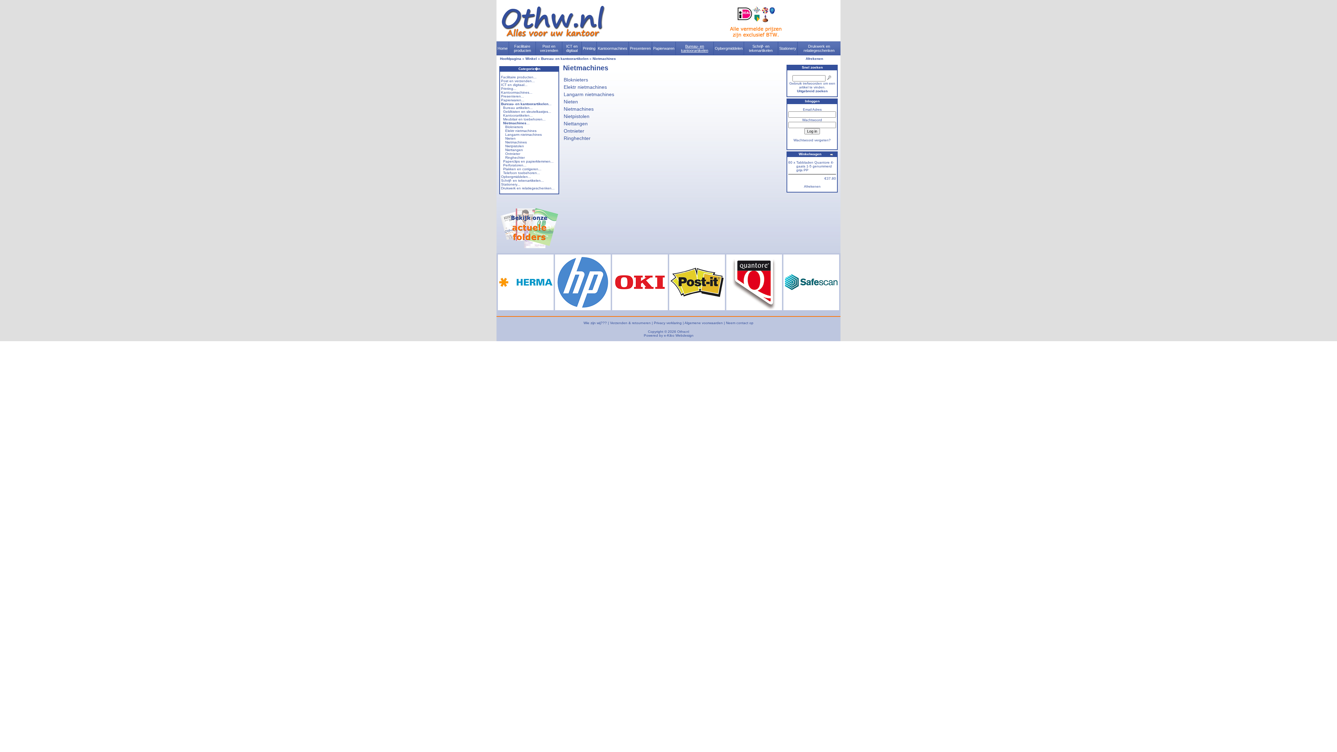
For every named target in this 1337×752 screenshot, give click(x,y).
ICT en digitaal (572, 48)
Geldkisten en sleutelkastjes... (527, 111)
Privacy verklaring (668, 323)
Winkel (531, 59)
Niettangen (514, 150)
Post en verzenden (549, 48)
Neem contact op (739, 323)
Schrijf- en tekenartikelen (761, 48)
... (526, 104)
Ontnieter (512, 154)
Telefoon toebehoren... (521, 173)
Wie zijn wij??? (595, 323)
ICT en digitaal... (514, 85)
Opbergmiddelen (729, 48)
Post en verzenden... (518, 81)
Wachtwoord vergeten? (812, 140)
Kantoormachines (612, 48)
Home (503, 48)
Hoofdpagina (510, 59)
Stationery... (510, 184)
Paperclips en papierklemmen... (528, 161)
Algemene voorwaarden (704, 323)
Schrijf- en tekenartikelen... (522, 180)
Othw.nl (683, 332)
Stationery (787, 48)
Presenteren (640, 48)
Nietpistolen (514, 146)
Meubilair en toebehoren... (524, 119)
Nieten (510, 138)
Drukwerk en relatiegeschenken (819, 48)
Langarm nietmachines (523, 134)
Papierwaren (663, 48)
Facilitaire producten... (519, 77)
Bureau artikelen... (518, 108)
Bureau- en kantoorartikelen (694, 48)
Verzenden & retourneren (630, 323)
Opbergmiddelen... (516, 177)
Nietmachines (604, 59)
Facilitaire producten (522, 48)
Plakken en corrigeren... (522, 169)
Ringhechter (515, 157)
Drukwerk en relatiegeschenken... (528, 188)
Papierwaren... (512, 100)
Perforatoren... (514, 165)
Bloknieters (514, 127)
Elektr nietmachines (521, 131)
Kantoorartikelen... (518, 115)
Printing (589, 48)
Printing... (508, 89)
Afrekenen (814, 59)
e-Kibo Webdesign (679, 335)
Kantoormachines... (516, 92)
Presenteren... (512, 96)
